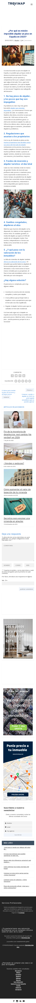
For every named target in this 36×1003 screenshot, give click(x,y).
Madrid (18, 976)
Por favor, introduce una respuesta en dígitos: (17, 576)
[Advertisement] (18, 17)
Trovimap (21, 913)
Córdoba (18, 974)
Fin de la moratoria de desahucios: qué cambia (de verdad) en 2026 (17, 434)
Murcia (18, 980)
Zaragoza (18, 989)
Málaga (18, 978)
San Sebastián (18, 982)
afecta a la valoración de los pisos (15, 262)
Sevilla (18, 986)
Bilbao (18, 972)
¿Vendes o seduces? (14, 463)
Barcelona (18, 971)
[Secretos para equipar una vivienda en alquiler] (18, 506)
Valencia (18, 987)
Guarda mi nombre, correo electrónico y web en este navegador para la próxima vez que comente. (18, 571)
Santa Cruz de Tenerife (18, 984)
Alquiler (16, 40)
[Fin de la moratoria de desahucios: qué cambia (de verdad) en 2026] (18, 419)
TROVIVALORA (25, 938)
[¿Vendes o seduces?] (18, 451)
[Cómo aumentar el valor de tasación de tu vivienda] (18, 477)
